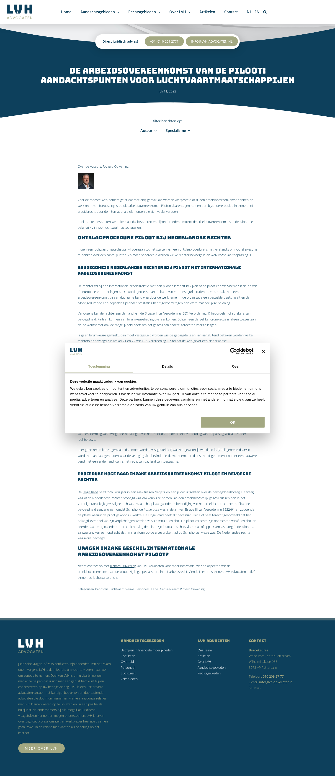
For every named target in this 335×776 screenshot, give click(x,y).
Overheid (127, 661)
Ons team (205, 650)
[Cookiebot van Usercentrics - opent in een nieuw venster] (233, 351)
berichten (101, 589)
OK (232, 422)
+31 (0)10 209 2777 (164, 41)
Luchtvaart (116, 589)
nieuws (129, 589)
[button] (265, 11)
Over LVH (204, 661)
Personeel (142, 589)
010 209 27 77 (273, 676)
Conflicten (128, 656)
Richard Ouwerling (116, 166)
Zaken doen (129, 679)
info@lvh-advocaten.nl (211, 41)
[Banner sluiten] (263, 351)
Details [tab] (167, 366)
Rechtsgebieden (209, 673)
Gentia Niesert (199, 571)
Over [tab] (236, 366)
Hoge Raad (90, 492)
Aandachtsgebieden (212, 667)
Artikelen (204, 656)
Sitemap (254, 688)
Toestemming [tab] (99, 366)
